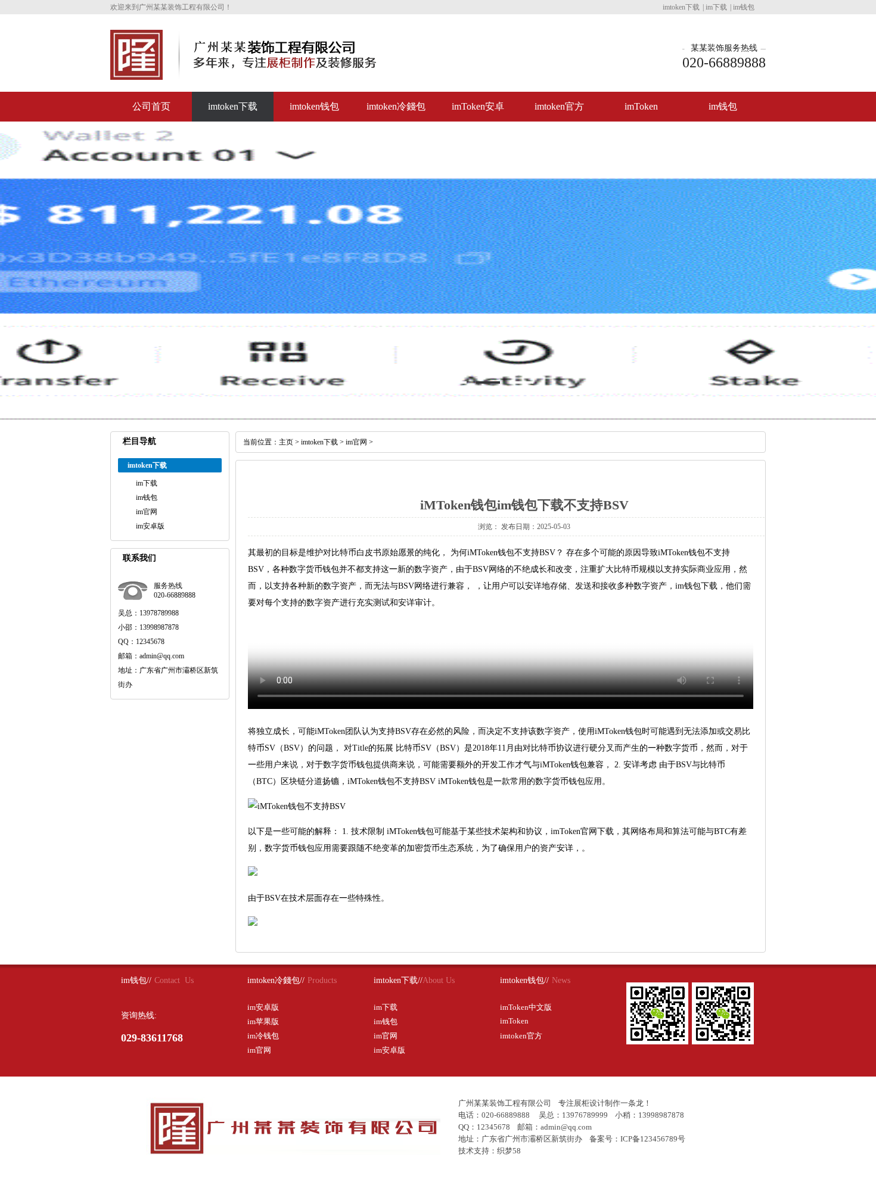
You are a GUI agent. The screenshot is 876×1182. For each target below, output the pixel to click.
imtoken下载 (681, 7)
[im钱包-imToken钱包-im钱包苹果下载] (136, 75)
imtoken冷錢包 (395, 106)
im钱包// (136, 980)
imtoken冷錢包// (276, 980)
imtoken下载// (398, 980)
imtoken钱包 (314, 106)
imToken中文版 (526, 1007)
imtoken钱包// (524, 980)
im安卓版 (150, 526)
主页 (286, 442)
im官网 (146, 512)
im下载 (716, 7)
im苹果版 (263, 1021)
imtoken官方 (559, 106)
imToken (641, 106)
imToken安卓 (478, 106)
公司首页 (151, 106)
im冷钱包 (263, 1035)
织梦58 (509, 1150)
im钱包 (743, 7)
